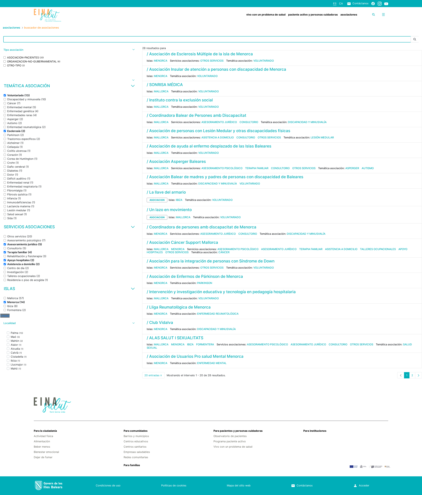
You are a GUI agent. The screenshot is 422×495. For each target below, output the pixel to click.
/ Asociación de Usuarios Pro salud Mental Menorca (195, 356)
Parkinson (204, 283)
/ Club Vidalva (160, 322)
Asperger (352, 168)
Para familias (132, 465)
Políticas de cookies (173, 485)
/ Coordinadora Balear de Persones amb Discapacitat (196, 115)
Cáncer (223, 252)
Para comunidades (136, 430)
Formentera (205, 344)
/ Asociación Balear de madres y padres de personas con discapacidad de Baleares (225, 176)
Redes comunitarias (136, 457)
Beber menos (42, 446)
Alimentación (42, 441)
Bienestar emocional (46, 452)
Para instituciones (314, 430)
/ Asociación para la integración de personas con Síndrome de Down (210, 261)
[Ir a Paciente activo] (63, 15)
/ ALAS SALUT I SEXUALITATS (175, 337)
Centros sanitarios (135, 446)
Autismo (368, 168)
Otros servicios (212, 60)
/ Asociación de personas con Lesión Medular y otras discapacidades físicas (218, 130)
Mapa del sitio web (239, 485)
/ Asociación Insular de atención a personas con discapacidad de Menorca (216, 69)
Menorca (160, 60)
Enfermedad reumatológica (218, 313)
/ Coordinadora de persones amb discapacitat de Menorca (201, 227)
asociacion (157, 200)
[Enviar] (414, 39)
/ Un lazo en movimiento (169, 209)
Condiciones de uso (108, 485)
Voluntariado (263, 60)
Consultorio (249, 122)
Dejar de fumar (43, 457)
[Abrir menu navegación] (383, 14)
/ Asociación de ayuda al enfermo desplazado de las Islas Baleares (209, 146)
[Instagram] (380, 3)
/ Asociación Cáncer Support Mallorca (182, 242)
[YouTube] (386, 3)
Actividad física (43, 436)
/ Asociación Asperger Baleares (176, 161)
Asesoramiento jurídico (219, 122)
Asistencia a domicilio (217, 137)
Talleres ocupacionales (378, 249)
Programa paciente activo (229, 441)
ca (341, 3)
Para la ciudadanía (45, 430)
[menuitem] (266, 14)
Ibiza (179, 200)
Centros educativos (136, 441)
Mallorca (161, 91)
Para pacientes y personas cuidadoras (238, 430)
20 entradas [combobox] (154, 376)
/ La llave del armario (166, 192)
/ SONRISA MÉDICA (165, 84)
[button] (68, 49)
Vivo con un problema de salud (232, 446)
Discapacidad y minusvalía (307, 122)
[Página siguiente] (418, 375)
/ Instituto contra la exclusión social (180, 100)
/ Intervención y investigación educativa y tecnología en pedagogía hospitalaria (221, 291)
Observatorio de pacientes (230, 436)
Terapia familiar (256, 168)
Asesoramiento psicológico (221, 168)
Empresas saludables (137, 452)
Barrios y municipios (136, 436)
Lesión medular (322, 137)
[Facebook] (373, 3)
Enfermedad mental (211, 363)
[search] (373, 14)
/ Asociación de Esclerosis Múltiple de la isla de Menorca (200, 54)
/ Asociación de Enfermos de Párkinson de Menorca (195, 276)
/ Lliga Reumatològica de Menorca (179, 307)
